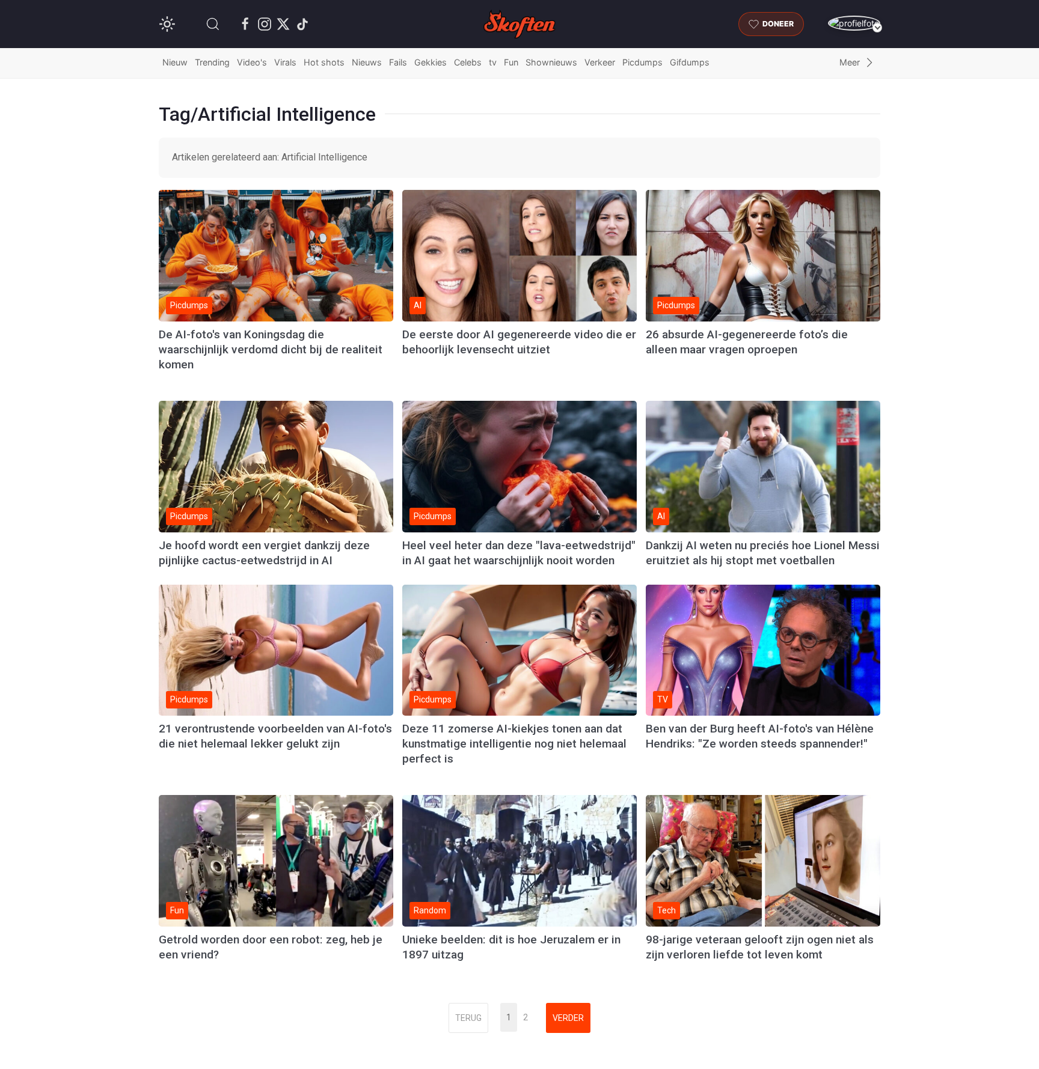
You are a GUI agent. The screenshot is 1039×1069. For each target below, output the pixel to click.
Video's (252, 62)
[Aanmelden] (854, 23)
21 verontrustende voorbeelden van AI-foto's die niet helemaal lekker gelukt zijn (275, 736)
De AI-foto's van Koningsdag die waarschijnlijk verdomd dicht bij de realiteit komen (270, 349)
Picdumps (642, 62)
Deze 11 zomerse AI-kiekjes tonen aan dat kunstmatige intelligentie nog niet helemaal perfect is (514, 744)
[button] (213, 24)
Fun (511, 62)
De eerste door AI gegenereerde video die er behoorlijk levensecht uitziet (519, 341)
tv (493, 62)
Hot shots (324, 62)
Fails (398, 62)
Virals (285, 62)
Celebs (468, 62)
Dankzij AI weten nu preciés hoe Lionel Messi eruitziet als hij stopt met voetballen (763, 552)
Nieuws (367, 62)
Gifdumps (690, 62)
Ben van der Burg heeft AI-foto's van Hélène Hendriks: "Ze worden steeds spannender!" (760, 736)
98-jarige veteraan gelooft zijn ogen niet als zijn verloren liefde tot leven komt (760, 947)
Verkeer (599, 62)
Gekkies (430, 62)
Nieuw (175, 62)
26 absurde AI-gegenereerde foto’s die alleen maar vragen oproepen (747, 341)
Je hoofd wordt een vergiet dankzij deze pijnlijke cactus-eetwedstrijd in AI (264, 552)
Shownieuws (551, 62)
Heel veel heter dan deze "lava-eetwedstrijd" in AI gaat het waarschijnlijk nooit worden (519, 552)
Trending (212, 62)
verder (568, 1018)
